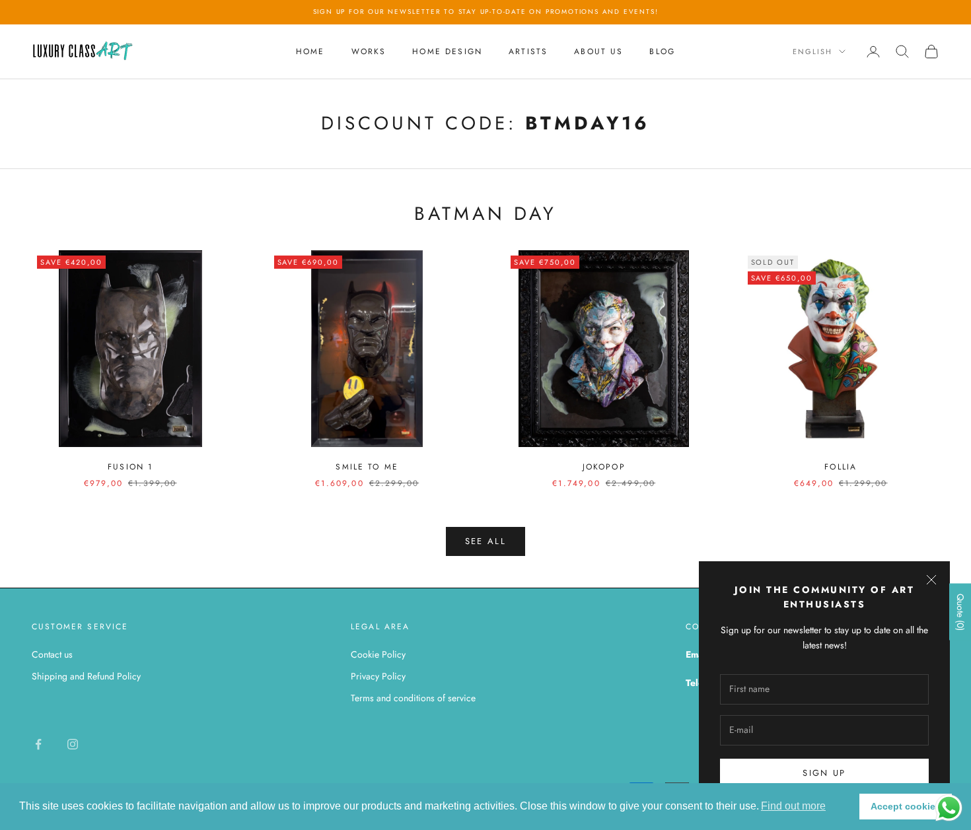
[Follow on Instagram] (72, 744)
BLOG (662, 51)
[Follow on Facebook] (38, 744)
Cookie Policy (378, 654)
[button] (793, 806)
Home (310, 51)
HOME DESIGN (447, 51)
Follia (840, 467)
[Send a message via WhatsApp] (948, 807)
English (812, 51)
